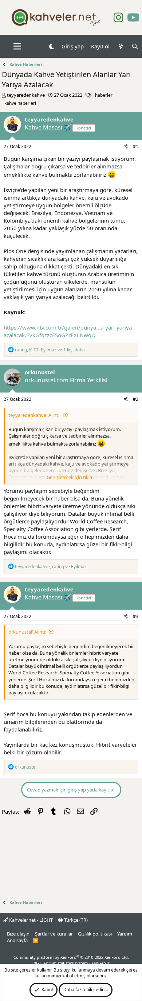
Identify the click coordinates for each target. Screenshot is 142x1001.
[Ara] (135, 46)
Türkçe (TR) (75, 920)
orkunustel (40, 372)
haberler (104, 95)
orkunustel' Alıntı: (27, 632)
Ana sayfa (17, 940)
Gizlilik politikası (95, 933)
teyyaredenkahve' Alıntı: (34, 415)
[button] (17, 46)
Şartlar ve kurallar (54, 933)
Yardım (124, 933)
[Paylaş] (125, 147)
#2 (135, 399)
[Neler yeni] (120, 46)
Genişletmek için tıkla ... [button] (71, 477)
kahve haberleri (20, 103)
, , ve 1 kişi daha (50, 350)
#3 (135, 616)
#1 (135, 146)
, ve (51, 566)
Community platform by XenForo (71, 957)
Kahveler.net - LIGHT (30, 920)
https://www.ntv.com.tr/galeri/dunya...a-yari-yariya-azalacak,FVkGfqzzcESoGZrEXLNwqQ (69, 331)
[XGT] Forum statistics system (71, 963)
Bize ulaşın (18, 933)
